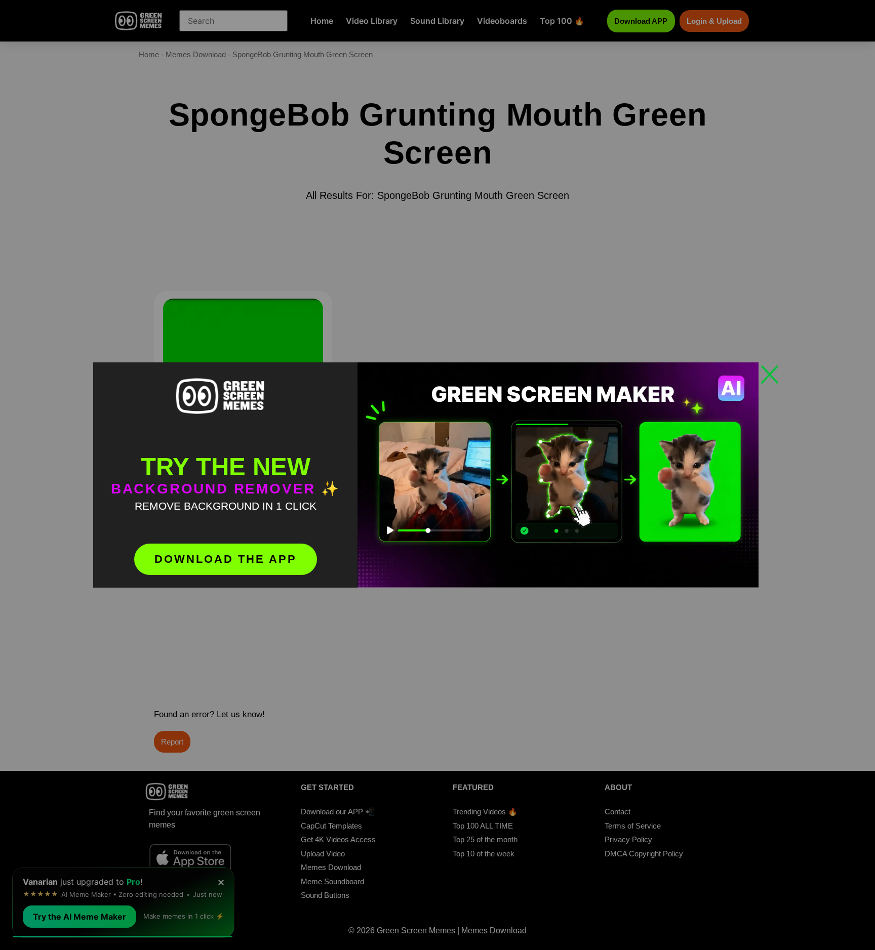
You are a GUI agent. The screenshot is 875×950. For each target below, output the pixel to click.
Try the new (225, 466)
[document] (437, 475)
